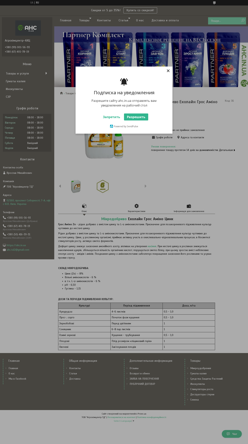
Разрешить (136, 117)
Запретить (111, 117)
